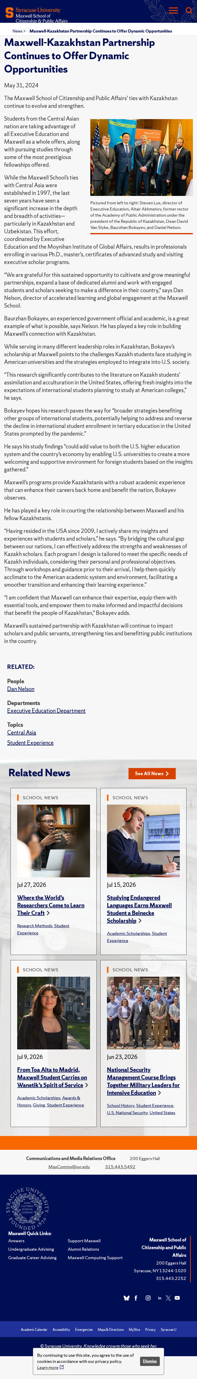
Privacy (150, 1330)
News (18, 31)
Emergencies (84, 1330)
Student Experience (30, 742)
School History (120, 1105)
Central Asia (21, 732)
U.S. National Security (127, 1112)
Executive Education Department (46, 710)
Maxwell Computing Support (95, 1257)
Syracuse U (168, 1330)
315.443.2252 (171, 1278)
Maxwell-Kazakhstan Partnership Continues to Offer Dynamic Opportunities (100, 31)
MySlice (134, 1330)
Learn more (47, 1367)
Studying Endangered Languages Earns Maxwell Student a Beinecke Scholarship (139, 909)
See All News (149, 773)
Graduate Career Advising (32, 1257)
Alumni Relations (83, 1249)
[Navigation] (173, 11)
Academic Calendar (34, 1330)
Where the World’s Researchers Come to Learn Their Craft (50, 905)
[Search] (189, 11)
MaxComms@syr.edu (69, 1167)
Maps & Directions (111, 1330)
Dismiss (150, 1361)
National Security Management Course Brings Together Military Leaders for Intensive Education (143, 1081)
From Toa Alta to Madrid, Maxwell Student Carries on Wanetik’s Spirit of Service (52, 1077)
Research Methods (34, 926)
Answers (16, 1241)
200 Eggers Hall (171, 1263)
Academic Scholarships (128, 933)
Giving (39, 1105)
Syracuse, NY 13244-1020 (160, 1270)
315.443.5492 (120, 1167)
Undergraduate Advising (31, 1249)
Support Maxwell (84, 1241)
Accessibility (61, 1330)
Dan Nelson (20, 689)
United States (162, 1112)
